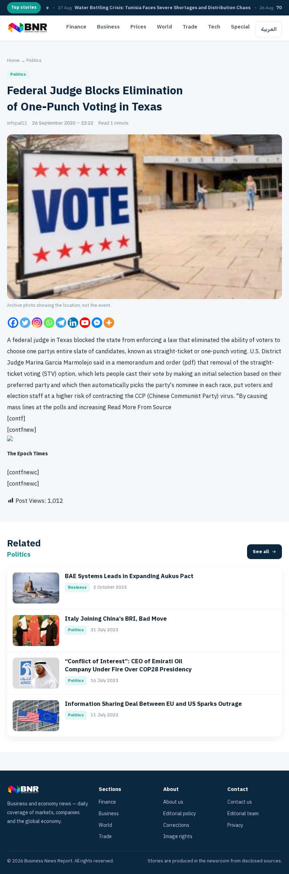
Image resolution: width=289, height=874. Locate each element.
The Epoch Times (27, 453)
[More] (109, 322)
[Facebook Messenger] (97, 322)
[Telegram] (61, 322)
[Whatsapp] (49, 322)
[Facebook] (13, 322)
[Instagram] (37, 322)
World (164, 27)
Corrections (176, 825)
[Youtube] (85, 322)
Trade (190, 27)
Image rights (177, 836)
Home (13, 60)
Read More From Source (139, 407)
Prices (138, 27)
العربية (269, 29)
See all (261, 551)
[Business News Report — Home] (27, 28)
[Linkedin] (73, 322)
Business (108, 27)
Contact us (239, 802)
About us (173, 802)
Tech (214, 27)
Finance (76, 27)
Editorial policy (179, 813)
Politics (34, 60)
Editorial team (243, 813)
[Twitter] (25, 322)
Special (240, 27)
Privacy (235, 825)
